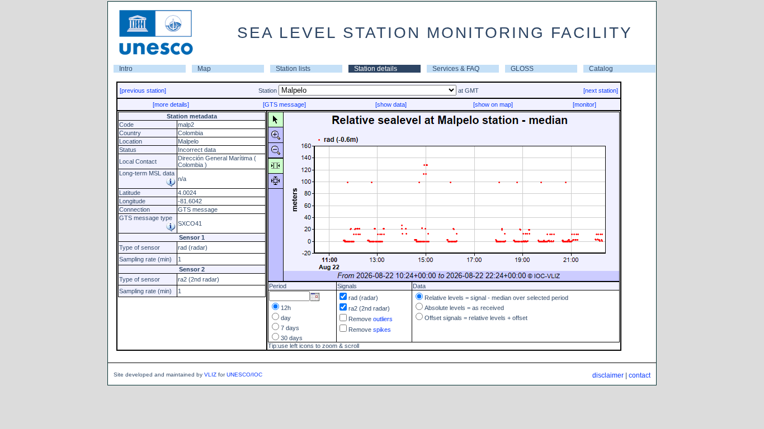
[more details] (171, 104)
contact (639, 375)
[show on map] (493, 104)
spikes (382, 329)
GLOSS (522, 69)
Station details (375, 69)
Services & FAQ (455, 69)
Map (204, 69)
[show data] (391, 104)
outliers (383, 319)
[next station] (600, 90)
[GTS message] (284, 104)
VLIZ (210, 374)
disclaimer (608, 375)
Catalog (601, 69)
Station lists (293, 69)
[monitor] (584, 104)
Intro (126, 69)
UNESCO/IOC (244, 374)
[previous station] (143, 90)
